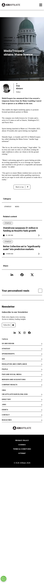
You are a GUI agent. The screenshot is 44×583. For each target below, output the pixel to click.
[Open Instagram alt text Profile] (24, 333)
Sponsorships (8, 354)
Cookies (22, 445)
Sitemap (22, 453)
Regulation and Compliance (14, 364)
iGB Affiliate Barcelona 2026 (15, 394)
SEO (3, 359)
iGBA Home (8, 37)
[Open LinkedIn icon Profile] (11, 274)
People (5, 369)
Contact (6, 415)
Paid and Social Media (12, 374)
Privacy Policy (22, 440)
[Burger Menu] (40, 5)
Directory (6, 399)
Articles (20, 37)
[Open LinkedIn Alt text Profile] (14, 333)
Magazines (6, 420)
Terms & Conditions (22, 449)
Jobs (4, 404)
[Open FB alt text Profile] (29, 333)
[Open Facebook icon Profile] (22, 274)
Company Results (9, 385)
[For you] (40, 291)
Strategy (8, 41)
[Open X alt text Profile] (19, 333)
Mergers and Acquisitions (13, 379)
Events (5, 410)
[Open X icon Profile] (32, 274)
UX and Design (8, 343)
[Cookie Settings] (3, 579)
